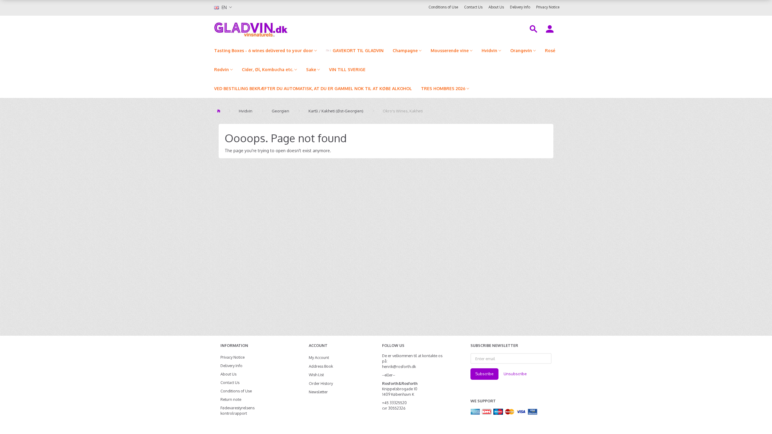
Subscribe (484, 373)
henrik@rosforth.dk (399, 366)
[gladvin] (275, 28)
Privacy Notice (547, 7)
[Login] (550, 28)
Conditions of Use (443, 7)
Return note (230, 399)
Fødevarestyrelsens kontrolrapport (237, 410)
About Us (496, 7)
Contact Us (473, 7)
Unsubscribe (515, 373)
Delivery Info (520, 7)
